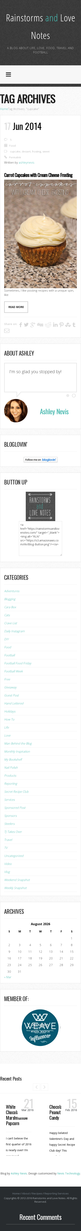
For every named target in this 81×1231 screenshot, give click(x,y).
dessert (26, 151)
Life (6, 727)
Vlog (7, 872)
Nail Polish (11, 767)
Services (9, 799)
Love (7, 735)
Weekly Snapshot (15, 888)
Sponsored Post (14, 808)
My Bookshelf (13, 759)
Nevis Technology (68, 1173)
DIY (6, 639)
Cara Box (10, 607)
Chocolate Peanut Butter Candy (60, 1112)
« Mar (7, 977)
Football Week (13, 671)
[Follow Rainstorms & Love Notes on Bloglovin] (41, 459)
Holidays (9, 711)
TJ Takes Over (13, 832)
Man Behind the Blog (18, 743)
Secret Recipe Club (16, 791)
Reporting (10, 783)
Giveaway (10, 687)
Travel (8, 840)
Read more (16, 307)
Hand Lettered (13, 703)
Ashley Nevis (19, 1173)
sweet (46, 151)
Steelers (9, 824)
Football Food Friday (17, 663)
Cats (7, 615)
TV (5, 848)
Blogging (9, 599)
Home (4, 109)
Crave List (10, 623)
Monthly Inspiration (17, 751)
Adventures (11, 591)
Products (10, 775)
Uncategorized (13, 856)
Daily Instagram (14, 631)
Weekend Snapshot (17, 880)
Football (9, 655)
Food (12, 145)
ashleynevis (26, 162)
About (26, 1193)
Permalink (15, 157)
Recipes (37, 1193)
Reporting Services (56, 1193)
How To (9, 719)
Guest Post (11, 695)
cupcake (15, 151)
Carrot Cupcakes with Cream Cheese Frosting (38, 174)
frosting (36, 151)
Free (7, 679)
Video (8, 864)
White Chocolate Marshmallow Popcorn (17, 1115)
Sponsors (10, 816)
